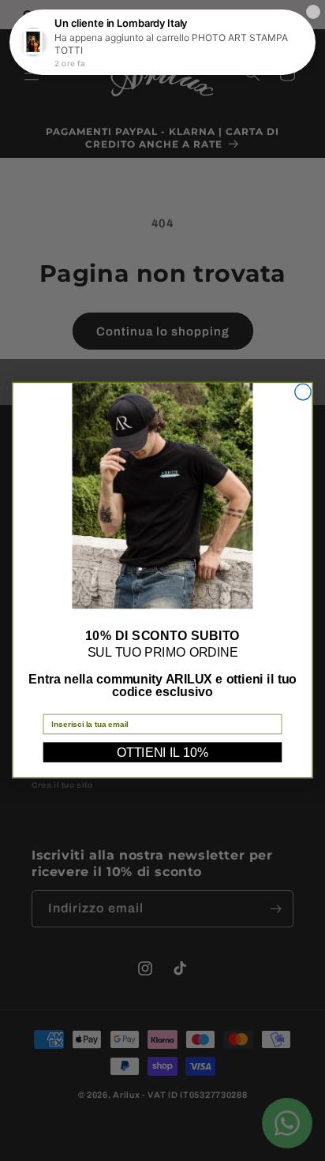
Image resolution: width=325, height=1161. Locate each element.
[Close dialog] (303, 392)
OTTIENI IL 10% (162, 752)
